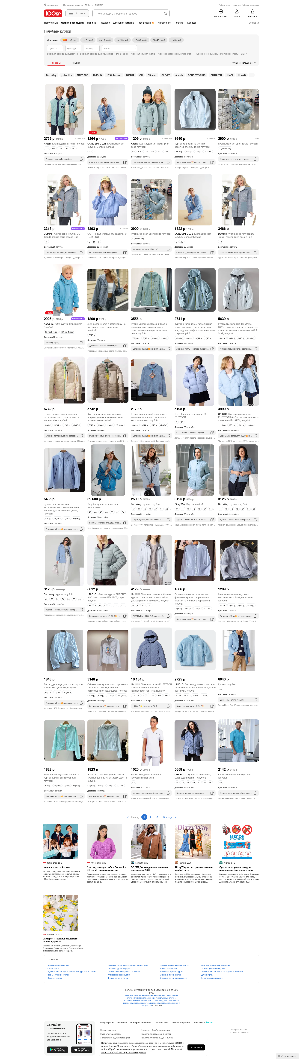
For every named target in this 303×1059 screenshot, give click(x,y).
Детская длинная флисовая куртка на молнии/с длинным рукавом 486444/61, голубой (195, 687)
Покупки (75, 62)
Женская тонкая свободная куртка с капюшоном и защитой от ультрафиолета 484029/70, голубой (151, 597)
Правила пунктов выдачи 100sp (156, 1037)
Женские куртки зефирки (119, 968)
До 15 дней (122, 40)
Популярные (51, 22)
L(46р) (164, 338)
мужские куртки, (141, 997)
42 (90, 512)
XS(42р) (179, 151)
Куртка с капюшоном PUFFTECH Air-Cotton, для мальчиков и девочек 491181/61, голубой (238, 417)
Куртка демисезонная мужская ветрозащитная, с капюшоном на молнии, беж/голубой (61, 417)
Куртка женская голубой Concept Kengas (105, 145)
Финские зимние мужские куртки (215, 965)
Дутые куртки (207, 974)
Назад (135, 817)
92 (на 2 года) (51, 331)
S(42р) (92, 335)
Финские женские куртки (119, 974)
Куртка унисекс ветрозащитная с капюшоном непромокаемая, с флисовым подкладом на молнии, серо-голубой (149, 328)
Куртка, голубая (226, 684)
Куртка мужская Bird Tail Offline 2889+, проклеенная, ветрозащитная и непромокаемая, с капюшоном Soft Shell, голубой (238, 328)
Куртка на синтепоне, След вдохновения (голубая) (193, 776)
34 (221, 689)
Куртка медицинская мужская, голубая (234, 776)
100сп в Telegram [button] (94, 4)
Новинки (91, 22)
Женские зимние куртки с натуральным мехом (222, 971)
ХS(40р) (179, 338)
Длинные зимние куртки (58, 965)
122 (159, 151)
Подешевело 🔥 (145, 22)
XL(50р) (208, 151)
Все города (52, 4)
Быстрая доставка (140, 1022)
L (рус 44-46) (225, 148)
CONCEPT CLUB (196, 75)
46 (101, 512)
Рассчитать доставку (110, 1033)
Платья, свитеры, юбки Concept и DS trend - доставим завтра (106, 868)
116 (152, 151)
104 (139, 151)
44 (95, 512)
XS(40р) (136, 338)
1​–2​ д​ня (72, 40)
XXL (116, 605)
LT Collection (114, 75)
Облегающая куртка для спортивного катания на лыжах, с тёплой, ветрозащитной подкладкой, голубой (107, 687)
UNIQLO (97, 75)
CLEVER (165, 75)
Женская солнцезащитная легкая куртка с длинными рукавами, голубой (62, 777)
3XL (123, 605)
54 (123, 512)
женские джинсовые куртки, (166, 1000)
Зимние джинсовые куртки (213, 968)
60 (79, 599)
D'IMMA (130, 75)
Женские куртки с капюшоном (173, 977)
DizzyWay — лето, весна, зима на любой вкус (194, 868)
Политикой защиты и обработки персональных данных (141, 1050)
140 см (250, 425)
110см (204, 695)
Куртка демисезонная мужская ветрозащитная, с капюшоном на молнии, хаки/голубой (105, 417)
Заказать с (203, 1022)
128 (47, 148)
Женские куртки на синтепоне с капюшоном (128, 965)
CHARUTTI (216, 75)
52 (117, 512)
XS (94, 151)
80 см (178, 695)
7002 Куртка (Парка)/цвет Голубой (63, 325)
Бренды (191, 22)
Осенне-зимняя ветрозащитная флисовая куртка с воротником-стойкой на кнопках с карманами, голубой (192, 598)
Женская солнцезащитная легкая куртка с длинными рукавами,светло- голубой (107, 777)
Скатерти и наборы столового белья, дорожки (60, 940)
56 (167, 509)
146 (60, 148)
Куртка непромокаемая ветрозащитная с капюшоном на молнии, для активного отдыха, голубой (61, 508)
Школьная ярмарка (123, 22)
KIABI (230, 75)
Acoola (179, 75)
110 (146, 151)
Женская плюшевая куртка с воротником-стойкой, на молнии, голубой (235, 597)
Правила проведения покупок (155, 1033)
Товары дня (161, 1022)
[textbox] (119, 48)
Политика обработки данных (155, 1029)
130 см (241, 425)
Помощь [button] (236, 4)
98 (133, 151)
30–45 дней (159, 40)
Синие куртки (53, 968)
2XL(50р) (122, 695)
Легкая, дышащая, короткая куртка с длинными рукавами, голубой (64, 686)
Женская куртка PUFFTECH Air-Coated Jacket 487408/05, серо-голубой (107, 597)
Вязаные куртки (55, 977)
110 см (223, 425)
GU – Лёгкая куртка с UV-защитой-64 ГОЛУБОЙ (107, 235)
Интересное (164, 22)
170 (73, 148)
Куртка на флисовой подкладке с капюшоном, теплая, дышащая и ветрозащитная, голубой (149, 417)
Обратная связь (289, 1056)
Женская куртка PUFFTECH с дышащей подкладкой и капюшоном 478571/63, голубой (151, 687)
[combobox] (119, 48)
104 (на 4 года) (67, 331)
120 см (232, 425)
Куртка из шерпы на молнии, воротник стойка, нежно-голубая (192, 145)
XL (110, 605)
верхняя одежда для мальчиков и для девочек (160, 1004)
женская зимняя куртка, (143, 1000)
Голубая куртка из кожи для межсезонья (102, 505)
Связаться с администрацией (115, 1037)
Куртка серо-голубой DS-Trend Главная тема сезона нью (62, 235)
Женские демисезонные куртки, (139, 995)
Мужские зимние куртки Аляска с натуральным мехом (71, 971)
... (252, 75)
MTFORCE (82, 75)
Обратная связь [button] (250, 4)
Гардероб (105, 22)
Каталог (80, 13)
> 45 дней (176, 40)
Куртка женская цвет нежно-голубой (238, 143)
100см (195, 695)
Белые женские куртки (118, 977)
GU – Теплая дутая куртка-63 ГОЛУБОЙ (190, 415)
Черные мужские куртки (58, 974)
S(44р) (189, 151)
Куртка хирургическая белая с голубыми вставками (147, 776)
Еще (243, 53)
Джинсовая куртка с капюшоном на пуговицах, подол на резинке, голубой (106, 327)
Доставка (254, 22)
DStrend (152, 75)
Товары (56, 62)
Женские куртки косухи (170, 974)
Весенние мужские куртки (171, 971)
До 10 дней (105, 40)
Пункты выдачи (108, 1029)
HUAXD (242, 75)
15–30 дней (141, 40)
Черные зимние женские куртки (174, 965)
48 (46, 241)
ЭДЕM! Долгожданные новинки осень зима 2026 (149, 868)
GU (141, 75)
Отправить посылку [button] (73, 4)
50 (112, 512)
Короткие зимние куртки (212, 977)
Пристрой (179, 22)
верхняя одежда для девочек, (136, 1002)
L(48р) (198, 151)
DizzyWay (51, 75)
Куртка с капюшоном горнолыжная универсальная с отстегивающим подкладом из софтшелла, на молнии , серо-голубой (195, 328)
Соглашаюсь (196, 1047)
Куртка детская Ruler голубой (64, 143)
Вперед (167, 817)
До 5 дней (88, 40)
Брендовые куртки (168, 968)
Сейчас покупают (180, 1022)
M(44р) (155, 338)
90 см (186, 695)
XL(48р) (250, 338)
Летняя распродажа (72, 22)
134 (53, 148)
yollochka (66, 75)
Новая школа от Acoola (56, 867)
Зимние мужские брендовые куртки (124, 971)
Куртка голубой (145, 504)
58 (74, 599)
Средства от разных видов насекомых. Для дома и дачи (236, 868)
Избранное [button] (224, 4)
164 (66, 148)
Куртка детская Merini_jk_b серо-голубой (150, 145)
